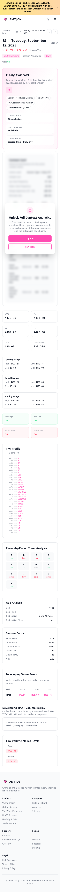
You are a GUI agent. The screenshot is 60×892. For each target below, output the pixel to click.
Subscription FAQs (11, 839)
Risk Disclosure (9, 860)
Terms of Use (8, 864)
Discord (36, 839)
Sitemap (36, 811)
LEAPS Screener (9, 815)
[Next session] (55, 31)
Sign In (30, 238)
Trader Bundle (9, 823)
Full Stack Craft (39, 803)
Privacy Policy (8, 868)
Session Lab (6, 32)
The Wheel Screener (12, 811)
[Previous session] (49, 31)
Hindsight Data (9, 819)
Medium (36, 847)
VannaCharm (8, 803)
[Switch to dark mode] (48, 19)
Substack (36, 843)
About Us (36, 807)
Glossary (6, 843)
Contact (6, 835)
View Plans (30, 246)
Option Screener (10, 807)
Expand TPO (14, 453)
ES (17, 31)
